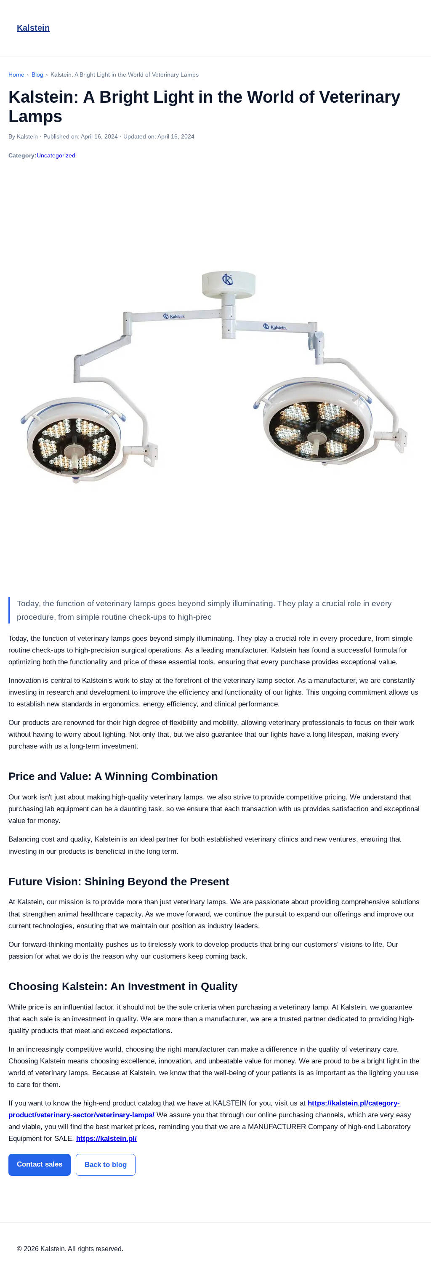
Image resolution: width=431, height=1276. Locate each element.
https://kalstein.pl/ (106, 1139)
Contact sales (39, 1164)
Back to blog (106, 1165)
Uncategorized (56, 155)
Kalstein (33, 27)
